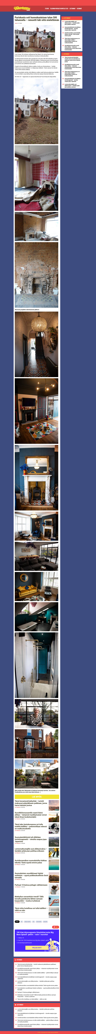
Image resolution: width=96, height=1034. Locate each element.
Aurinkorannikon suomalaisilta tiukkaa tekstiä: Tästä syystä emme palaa (31, 861)
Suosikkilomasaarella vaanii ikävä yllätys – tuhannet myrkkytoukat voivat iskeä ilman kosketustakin (31, 815)
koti (33, 921)
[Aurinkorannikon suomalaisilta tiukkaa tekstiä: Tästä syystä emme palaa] (54, 865)
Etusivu (47, 9)
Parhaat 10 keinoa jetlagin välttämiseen (31, 885)
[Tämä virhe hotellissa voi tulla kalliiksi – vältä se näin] (54, 912)
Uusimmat (79, 9)
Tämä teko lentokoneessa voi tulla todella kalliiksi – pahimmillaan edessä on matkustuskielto (31, 826)
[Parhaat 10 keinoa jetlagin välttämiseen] (54, 889)
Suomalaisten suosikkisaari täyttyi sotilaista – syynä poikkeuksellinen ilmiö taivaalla (31, 875)
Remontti (45, 921)
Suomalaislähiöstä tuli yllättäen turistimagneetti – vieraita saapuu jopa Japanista (31, 839)
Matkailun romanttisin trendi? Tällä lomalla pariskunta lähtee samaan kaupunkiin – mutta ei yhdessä (29, 899)
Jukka (16, 23)
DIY (21, 921)
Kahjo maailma (28, 921)
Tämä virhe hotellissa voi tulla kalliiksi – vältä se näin (31, 909)
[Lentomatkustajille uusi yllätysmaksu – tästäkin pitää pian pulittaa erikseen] (54, 853)
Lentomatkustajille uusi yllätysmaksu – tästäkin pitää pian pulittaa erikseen (31, 850)
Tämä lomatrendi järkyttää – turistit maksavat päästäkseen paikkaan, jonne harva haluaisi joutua (31, 803)
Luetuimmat (72, 9)
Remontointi (38, 921)
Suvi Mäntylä (17, 807)
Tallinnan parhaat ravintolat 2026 (59, 9)
